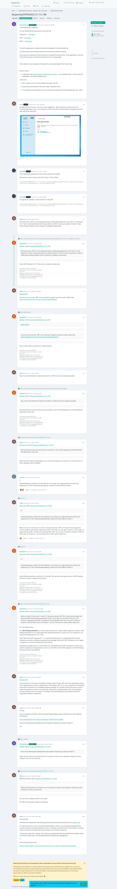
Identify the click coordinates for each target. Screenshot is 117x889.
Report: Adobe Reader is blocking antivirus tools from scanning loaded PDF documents (48, 846)
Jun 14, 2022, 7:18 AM (41, 171)
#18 (83, 744)
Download (32, 34)
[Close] (84, 863)
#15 (83, 609)
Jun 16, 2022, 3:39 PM (33, 677)
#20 (83, 816)
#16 (83, 677)
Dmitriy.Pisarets (24, 25)
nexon (21, 104)
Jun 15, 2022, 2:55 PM (33, 373)
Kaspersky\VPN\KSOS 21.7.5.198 (39, 246)
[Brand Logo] (15, 3)
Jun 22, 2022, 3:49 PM (33, 816)
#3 (83, 171)
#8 (83, 317)
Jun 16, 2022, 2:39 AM (36, 609)
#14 (83, 551)
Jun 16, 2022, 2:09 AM (36, 551)
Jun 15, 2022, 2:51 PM (33, 291)
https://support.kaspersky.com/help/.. (45, 74)
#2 (83, 104)
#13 (83, 503)
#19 (83, 776)
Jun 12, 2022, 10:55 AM (38, 104)
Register (16, 880)
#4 (83, 197)
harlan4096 (23, 171)
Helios (21, 219)
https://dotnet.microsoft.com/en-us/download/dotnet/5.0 (38, 299)
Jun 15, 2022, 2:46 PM (36, 243)
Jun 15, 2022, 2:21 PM (33, 219)
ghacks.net (76, 822)
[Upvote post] (77, 94)
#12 (83, 477)
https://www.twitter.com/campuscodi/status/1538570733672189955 (41, 719)
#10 (83, 393)
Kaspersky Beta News (26, 18)
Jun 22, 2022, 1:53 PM (47, 744)
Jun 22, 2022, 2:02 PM (33, 776)
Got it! (83, 884)
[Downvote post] (83, 94)
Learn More (40, 885)
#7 (83, 291)
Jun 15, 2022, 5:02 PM (34, 477)
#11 (83, 442)
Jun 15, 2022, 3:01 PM (36, 393)
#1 (83, 25)
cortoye (22, 477)
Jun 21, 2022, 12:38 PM (33, 708)
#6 (83, 243)
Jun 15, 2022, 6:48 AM (41, 197)
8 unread (95, 53)
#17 (83, 708)
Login (22, 880)
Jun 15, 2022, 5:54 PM (33, 503)
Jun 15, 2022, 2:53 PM (36, 317)
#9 (83, 373)
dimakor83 (22, 243)
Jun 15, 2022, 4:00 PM (33, 442)
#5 (83, 219)
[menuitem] (56, 2)
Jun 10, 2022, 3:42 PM (47, 25)
